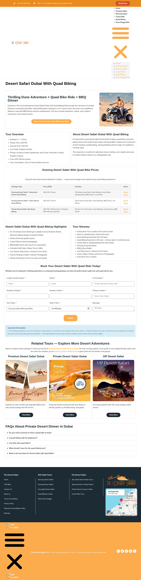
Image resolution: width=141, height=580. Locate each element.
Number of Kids (56, 290)
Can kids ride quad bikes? (20, 443)
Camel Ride (120, 17)
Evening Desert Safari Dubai (66, 351)
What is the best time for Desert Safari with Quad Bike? (31, 453)
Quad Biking (120, 19)
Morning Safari (121, 14)
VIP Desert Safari (113, 356)
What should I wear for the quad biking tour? (27, 448)
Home (118, 8)
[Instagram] (126, 551)
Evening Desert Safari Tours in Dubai (63, 349)
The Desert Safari (38, 552)
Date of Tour (54, 303)
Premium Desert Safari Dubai (26, 356)
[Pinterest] (130, 551)
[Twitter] (122, 551)
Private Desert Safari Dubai (70, 356)
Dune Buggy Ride (122, 22)
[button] (120, 43)
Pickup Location (99, 290)
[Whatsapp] (134, 551)
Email (52, 278)
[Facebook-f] (118, 551)
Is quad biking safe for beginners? (23, 438)
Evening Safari (121, 11)
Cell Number (98, 278)
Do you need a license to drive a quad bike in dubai (30, 433)
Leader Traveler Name (16, 278)
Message (96, 303)
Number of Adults (13, 290)
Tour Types (11, 303)
